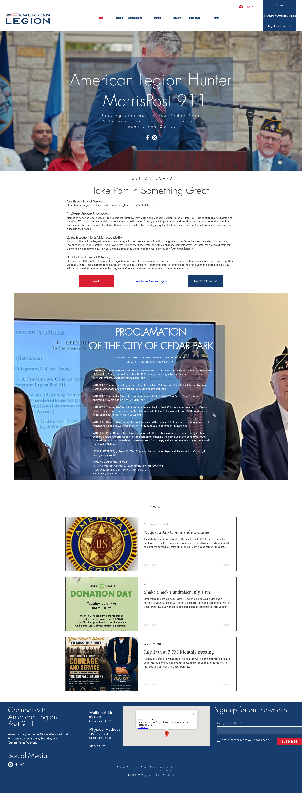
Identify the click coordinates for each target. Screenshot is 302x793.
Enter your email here (229, 723)
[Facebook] (147, 138)
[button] (279, 26)
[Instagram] (155, 138)
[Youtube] (10, 764)
